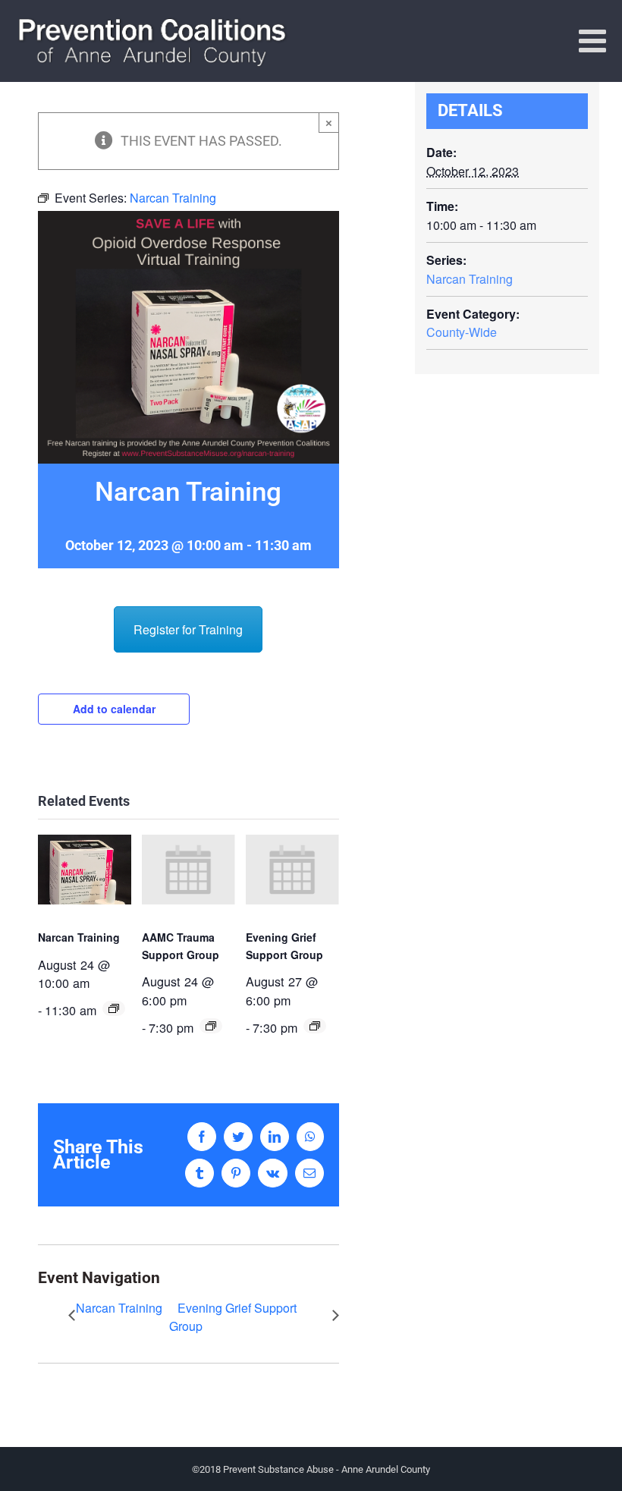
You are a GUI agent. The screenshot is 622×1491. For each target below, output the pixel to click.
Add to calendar (114, 708)
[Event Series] (113, 1008)
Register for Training (188, 629)
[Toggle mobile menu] (595, 40)
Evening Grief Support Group (233, 1317)
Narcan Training (79, 937)
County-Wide (461, 332)
